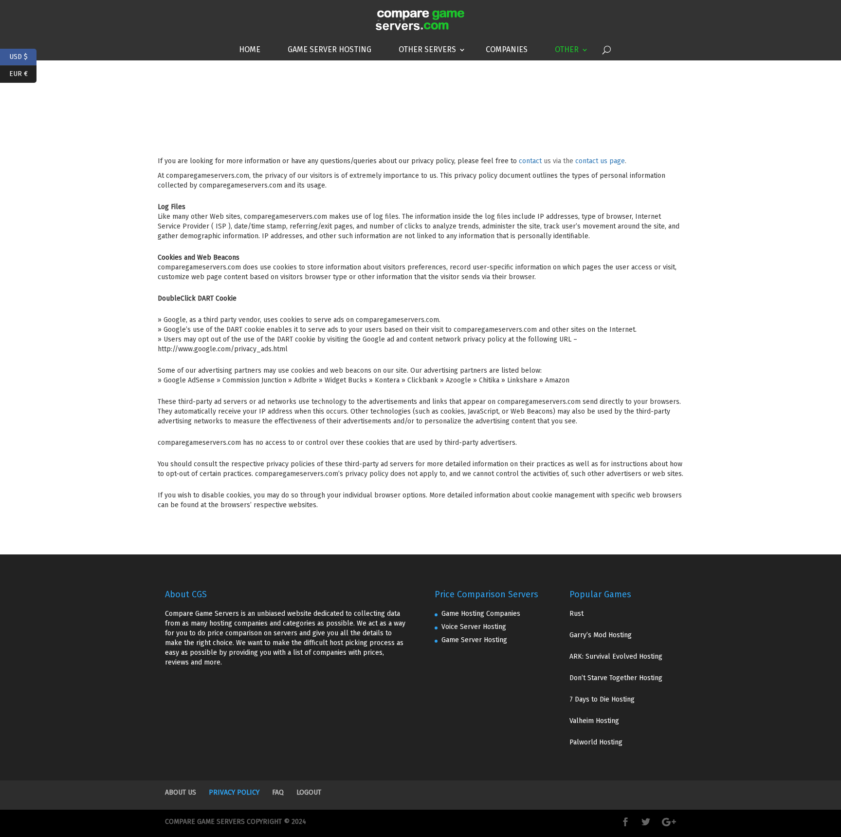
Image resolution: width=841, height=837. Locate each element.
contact (530, 161)
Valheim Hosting (594, 721)
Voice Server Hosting (473, 627)
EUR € (23, 73)
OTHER (567, 49)
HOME (249, 49)
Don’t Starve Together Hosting (615, 678)
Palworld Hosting (595, 742)
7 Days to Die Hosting (602, 699)
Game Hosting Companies (480, 613)
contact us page (600, 161)
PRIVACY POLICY (234, 792)
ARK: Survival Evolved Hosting (615, 656)
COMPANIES (507, 49)
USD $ (23, 56)
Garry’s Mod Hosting (600, 635)
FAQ (278, 792)
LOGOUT (308, 792)
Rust (576, 613)
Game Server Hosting (329, 49)
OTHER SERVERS (427, 49)
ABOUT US (180, 792)
